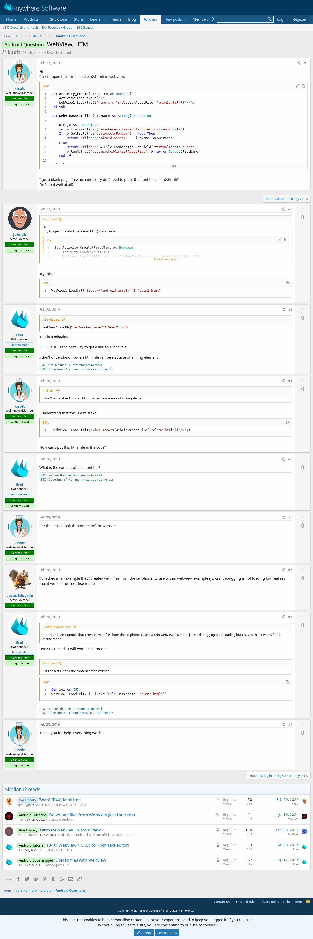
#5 (290, 459)
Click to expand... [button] (166, 259)
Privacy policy (269, 901)
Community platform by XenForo (156, 910)
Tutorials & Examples (57, 850)
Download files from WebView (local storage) (92, 815)
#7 (290, 569)
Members (201, 19)
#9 (290, 724)
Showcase (58, 19)
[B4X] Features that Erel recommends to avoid (70, 365)
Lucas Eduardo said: (57, 627)
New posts (173, 19)
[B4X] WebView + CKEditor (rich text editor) (88, 845)
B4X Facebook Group (57, 27)
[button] (33, 19)
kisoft (14, 52)
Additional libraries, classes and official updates (90, 835)
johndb (19, 234)
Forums (150, 19)
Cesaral (293, 834)
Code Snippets (54, 865)
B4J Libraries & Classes (61, 805)
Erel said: (49, 390)
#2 (290, 209)
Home (11, 19)
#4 (290, 380)
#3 (290, 309)
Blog (132, 19)
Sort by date (275, 198)
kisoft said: (50, 219)
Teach (116, 19)
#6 (290, 517)
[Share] (299, 63)
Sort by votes (298, 198)
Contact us (222, 901)
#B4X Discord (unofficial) (20, 27)
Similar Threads (61, 52)
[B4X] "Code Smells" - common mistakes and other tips (76, 369)
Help (286, 901)
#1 (306, 62)
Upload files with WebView (81, 860)
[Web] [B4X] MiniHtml (60, 800)
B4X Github (84, 27)
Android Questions (60, 820)
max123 (22, 820)
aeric (20, 805)
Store (78, 19)
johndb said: (51, 319)
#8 (290, 616)
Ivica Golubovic (27, 835)
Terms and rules (244, 901)
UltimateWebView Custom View (70, 830)
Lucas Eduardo (19, 595)
